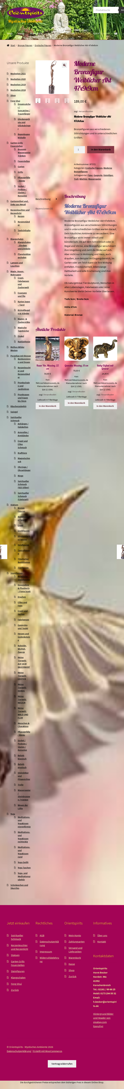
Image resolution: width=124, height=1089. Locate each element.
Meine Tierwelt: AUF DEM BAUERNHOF (24, 662)
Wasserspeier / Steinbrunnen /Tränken (24, 795)
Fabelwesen (23, 619)
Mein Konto (54, 33)
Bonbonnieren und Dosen (24, 360)
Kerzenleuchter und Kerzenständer (24, 372)
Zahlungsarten (77, 941)
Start (12, 45)
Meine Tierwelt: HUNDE (22, 687)
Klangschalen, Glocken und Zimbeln (24, 245)
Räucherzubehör (18, 406)
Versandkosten (86, 111)
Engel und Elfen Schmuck (23, 444)
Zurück (15, 990)
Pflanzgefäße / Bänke (24, 179)
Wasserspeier (94, 178)
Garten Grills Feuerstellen (16, 144)
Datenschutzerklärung (19, 1051)
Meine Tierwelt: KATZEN (22, 699)
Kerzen (21, 216)
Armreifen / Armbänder (23, 434)
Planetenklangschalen (24, 256)
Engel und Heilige (23, 612)
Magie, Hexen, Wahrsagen (17, 273)
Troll (76, 178)
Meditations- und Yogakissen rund (24, 852)
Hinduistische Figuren (24, 538)
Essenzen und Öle (22, 294)
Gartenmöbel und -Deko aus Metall (19, 203)
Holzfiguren (23, 544)
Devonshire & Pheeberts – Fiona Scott (24, 588)
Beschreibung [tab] (43, 199)
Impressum (46, 951)
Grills (20, 172)
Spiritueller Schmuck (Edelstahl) (23, 496)
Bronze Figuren (25, 45)
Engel (20, 525)
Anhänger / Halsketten (23, 425)
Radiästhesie (24, 341)
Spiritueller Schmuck (16, 419)
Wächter (83, 178)
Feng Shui (15, 100)
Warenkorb (36, 33)
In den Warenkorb (101, 149)
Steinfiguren (16, 573)
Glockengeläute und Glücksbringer (24, 124)
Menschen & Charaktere (23, 725)
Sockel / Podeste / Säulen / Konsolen (22, 191)
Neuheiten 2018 (18, 90)
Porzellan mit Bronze (20, 355)
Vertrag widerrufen (62, 1063)
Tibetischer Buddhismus (24, 560)
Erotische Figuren (43, 45)
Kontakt (70, 33)
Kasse (21, 33)
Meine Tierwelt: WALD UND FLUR (23, 713)
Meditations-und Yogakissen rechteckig (24, 837)
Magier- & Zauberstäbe (24, 320)
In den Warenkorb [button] (47, 406)
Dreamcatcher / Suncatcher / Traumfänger (24, 109)
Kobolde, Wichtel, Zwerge (22, 648)
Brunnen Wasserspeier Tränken (24, 152)
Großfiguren (24, 530)
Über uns (102, 935)
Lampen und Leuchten (16, 264)
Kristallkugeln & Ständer (24, 312)
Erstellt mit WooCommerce (47, 1051)
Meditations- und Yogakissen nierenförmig (24, 822)
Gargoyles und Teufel (23, 627)
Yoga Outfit (23, 862)
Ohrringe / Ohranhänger (24, 469)
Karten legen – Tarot (24, 303)
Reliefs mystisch (22, 766)
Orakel (21, 336)
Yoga (12, 813)
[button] (64, 65)
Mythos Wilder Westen (17, 349)
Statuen (14, 504)
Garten (21, 166)
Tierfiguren (23, 567)
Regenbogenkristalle (24, 136)
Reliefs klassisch (22, 757)
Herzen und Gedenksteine (24, 637)
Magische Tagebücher (23, 329)
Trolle (20, 784)
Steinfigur (108, 175)
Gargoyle (98, 175)
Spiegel (14, 411)
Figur (90, 175)
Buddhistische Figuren (24, 518)
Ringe (20, 475)
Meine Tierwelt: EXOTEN (22, 675)
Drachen (22, 596)
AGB (42, 935)
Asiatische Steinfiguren (24, 578)
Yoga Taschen (24, 867)
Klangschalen (16, 239)
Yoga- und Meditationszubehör (24, 876)
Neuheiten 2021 (18, 73)
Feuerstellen (24, 161)
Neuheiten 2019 (18, 84)
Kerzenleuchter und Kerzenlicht (20, 211)
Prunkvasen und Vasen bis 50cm (23, 397)
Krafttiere (22, 452)
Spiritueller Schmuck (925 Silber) (23, 484)
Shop (10, 33)
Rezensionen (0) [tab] (44, 208)
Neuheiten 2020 (18, 79)
